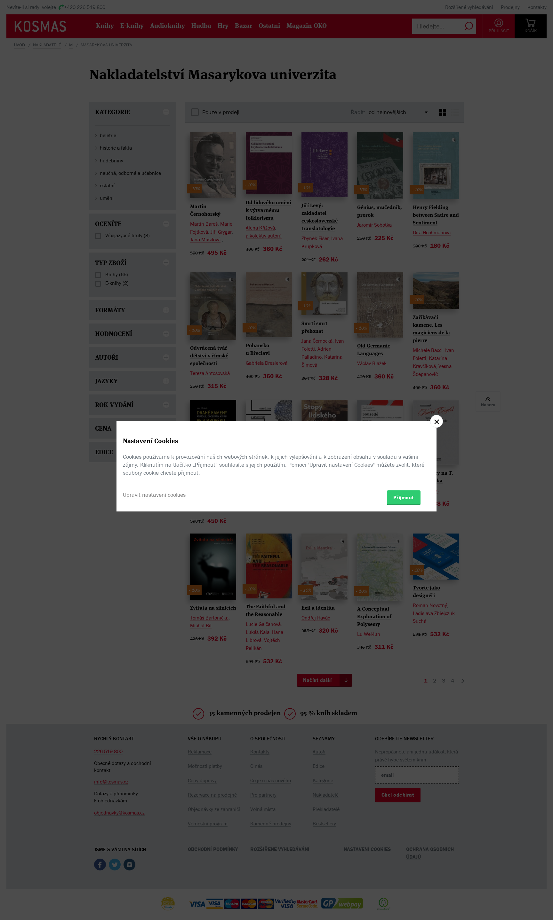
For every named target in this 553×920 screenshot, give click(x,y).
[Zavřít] (436, 421)
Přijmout (403, 497)
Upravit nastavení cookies (154, 494)
